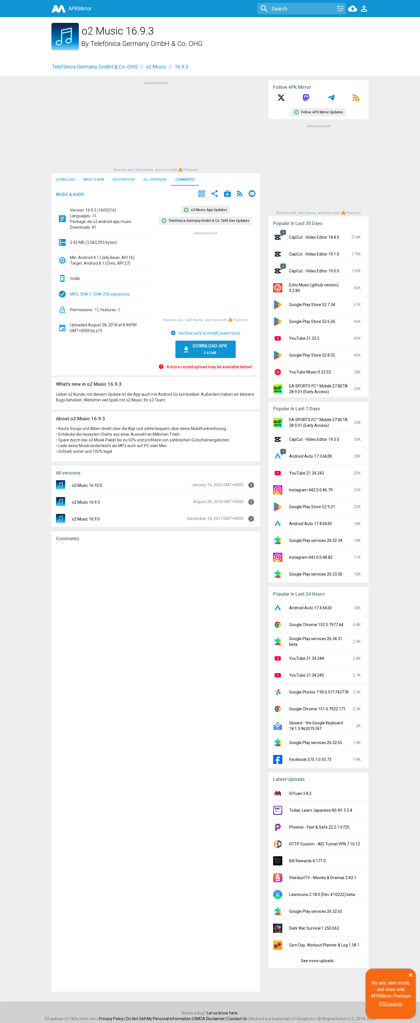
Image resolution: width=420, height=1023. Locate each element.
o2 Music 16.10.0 (87, 485)
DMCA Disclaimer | (210, 1018)
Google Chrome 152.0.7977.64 (316, 624)
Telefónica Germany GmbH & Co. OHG (146, 44)
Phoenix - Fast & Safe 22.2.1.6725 (319, 827)
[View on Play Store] (227, 194)
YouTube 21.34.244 (306, 658)
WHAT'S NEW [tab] (93, 180)
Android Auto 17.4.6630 (310, 523)
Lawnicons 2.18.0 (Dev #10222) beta (322, 894)
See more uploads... (318, 960)
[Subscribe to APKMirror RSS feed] (356, 99)
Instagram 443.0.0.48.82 (311, 557)
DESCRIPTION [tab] (124, 180)
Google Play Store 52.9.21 (312, 507)
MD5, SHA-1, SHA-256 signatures (100, 294)
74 (94, 216)
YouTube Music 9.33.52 (310, 372)
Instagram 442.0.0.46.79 (311, 490)
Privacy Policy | (112, 1018)
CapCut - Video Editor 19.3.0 (314, 439)
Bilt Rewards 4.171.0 (307, 861)
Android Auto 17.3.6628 (310, 456)
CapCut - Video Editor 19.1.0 (314, 254)
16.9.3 (181, 67)
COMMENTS (185, 180)
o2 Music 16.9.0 (86, 519)
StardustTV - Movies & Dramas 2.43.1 (322, 877)
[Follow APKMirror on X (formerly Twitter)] (281, 99)
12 (96, 309)
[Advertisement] (156, 126)
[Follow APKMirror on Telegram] (331, 99)
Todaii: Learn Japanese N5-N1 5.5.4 (320, 810)
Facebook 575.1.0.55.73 (310, 759)
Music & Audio (70, 194)
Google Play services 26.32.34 (315, 540)
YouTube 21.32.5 (304, 338)
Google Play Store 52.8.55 (312, 355)
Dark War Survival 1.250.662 (314, 928)
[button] (201, 194)
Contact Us (237, 1018)
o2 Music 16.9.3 (86, 502)
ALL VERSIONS (155, 180)
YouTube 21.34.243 (306, 473)
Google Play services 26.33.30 (315, 574)
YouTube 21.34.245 (306, 675)
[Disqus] (155, 766)
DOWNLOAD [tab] (65, 180)
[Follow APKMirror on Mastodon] (306, 99)
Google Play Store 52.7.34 (312, 304)
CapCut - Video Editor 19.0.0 (314, 271)
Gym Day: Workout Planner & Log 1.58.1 (324, 945)
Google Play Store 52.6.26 (312, 321)
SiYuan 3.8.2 (300, 793)
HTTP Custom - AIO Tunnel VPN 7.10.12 (324, 844)
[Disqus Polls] (155, 618)
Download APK (210, 349)
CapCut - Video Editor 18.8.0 (314, 237)
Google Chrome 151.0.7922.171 (317, 709)
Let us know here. (222, 1013)
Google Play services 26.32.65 (315, 742)
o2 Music (156, 67)
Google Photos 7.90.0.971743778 (319, 692)
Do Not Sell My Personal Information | (160, 1018)
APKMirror (80, 8)
